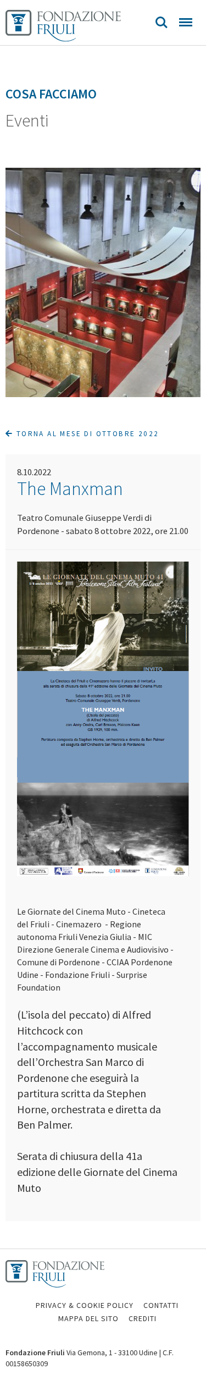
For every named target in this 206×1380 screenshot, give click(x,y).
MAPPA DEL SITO (88, 1318)
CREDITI (143, 1318)
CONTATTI (161, 1305)
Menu (186, 22)
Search (161, 22)
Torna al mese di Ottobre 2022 (86, 433)
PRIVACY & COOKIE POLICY (84, 1305)
